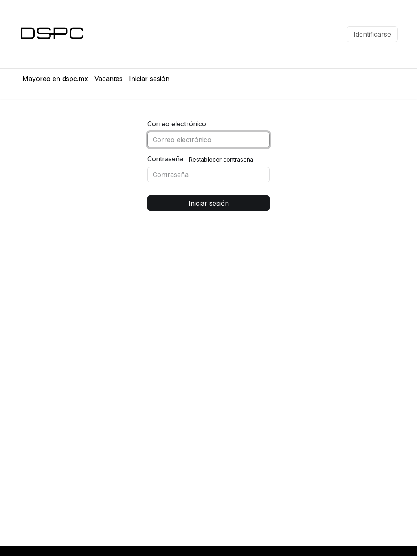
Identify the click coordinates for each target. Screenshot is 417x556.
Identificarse (372, 34)
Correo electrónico (176, 124)
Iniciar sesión (209, 203)
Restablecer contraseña (221, 159)
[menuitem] (55, 78)
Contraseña (165, 159)
